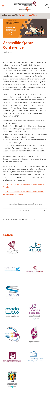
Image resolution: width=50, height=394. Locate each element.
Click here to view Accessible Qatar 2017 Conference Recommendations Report (23, 192)
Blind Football (24, 210)
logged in (16, 219)
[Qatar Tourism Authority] (34, 247)
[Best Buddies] (12, 379)
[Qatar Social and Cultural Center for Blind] (12, 334)
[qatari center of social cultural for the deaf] (34, 334)
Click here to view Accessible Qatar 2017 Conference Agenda (23, 185)
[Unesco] (34, 357)
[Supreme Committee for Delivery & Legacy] (12, 292)
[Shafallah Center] (34, 312)
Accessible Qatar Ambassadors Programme (25, 204)
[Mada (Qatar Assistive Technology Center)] (12, 312)
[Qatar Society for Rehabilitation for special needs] (12, 357)
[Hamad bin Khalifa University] (12, 269)
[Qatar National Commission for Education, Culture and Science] (34, 269)
